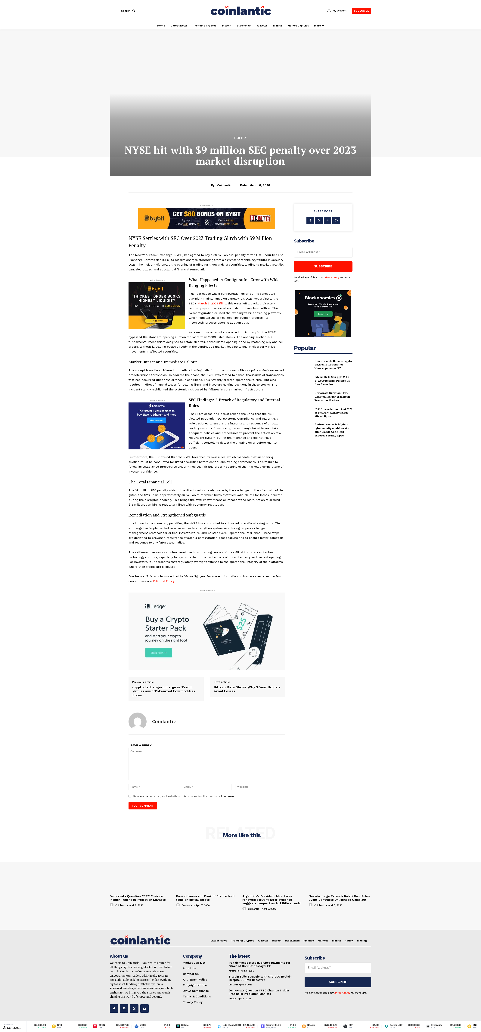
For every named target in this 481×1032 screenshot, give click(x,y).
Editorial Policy (163, 581)
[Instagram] (124, 1008)
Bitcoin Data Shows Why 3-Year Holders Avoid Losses (247, 689)
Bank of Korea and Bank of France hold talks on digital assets (205, 897)
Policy (240, 138)
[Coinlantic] (138, 722)
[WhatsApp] (336, 220)
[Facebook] (310, 220)
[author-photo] (112, 905)
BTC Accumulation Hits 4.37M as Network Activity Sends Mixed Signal (333, 412)
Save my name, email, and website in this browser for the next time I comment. (184, 796)
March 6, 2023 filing (212, 303)
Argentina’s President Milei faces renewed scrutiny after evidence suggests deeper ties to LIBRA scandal (271, 899)
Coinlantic (224, 185)
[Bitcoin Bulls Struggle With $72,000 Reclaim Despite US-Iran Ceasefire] (302, 380)
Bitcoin (233, 984)
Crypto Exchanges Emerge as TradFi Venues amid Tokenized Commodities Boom (163, 691)
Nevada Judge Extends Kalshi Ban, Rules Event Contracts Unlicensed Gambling (339, 897)
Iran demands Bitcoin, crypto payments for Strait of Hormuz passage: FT (333, 364)
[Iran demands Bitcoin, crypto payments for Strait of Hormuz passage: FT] (302, 364)
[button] (129, 11)
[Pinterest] (327, 220)
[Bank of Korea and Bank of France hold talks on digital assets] (207, 869)
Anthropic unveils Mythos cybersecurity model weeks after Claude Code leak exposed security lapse (332, 430)
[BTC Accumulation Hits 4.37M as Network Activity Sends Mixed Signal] (302, 413)
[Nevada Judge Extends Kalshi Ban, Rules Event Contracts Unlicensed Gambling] (340, 869)
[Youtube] (144, 1008)
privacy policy (332, 277)
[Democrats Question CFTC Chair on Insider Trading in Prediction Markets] (302, 396)
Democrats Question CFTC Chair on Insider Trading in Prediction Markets (332, 396)
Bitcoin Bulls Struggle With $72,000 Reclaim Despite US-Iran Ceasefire (333, 380)
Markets (234, 970)
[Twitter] (319, 220)
